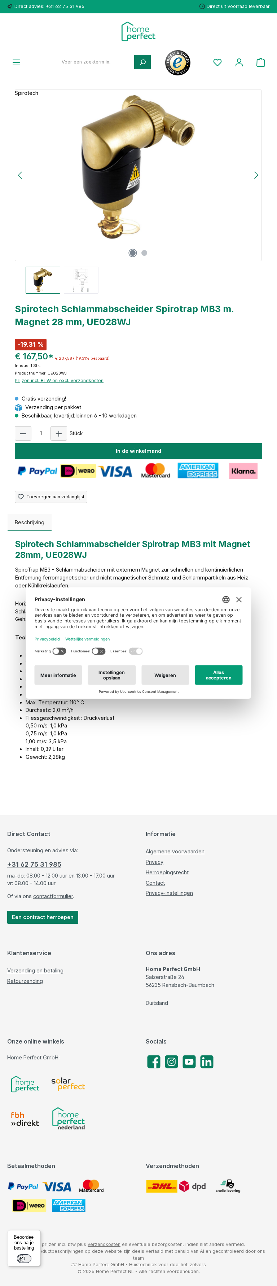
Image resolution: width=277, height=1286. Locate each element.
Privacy (154, 862)
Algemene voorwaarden (175, 851)
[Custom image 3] (25, 1119)
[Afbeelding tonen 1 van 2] (133, 253)
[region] (138, 191)
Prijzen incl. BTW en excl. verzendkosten (59, 380)
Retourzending (25, 981)
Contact (155, 883)
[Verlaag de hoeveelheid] (23, 433)
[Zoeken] (142, 62)
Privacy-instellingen (169, 893)
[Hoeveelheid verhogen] (58, 433)
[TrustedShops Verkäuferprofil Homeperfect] (177, 62)
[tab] (30, 522)
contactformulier (53, 896)
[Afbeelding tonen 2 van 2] (144, 253)
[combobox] (87, 62)
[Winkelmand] (261, 62)
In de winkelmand (138, 451)
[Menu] (16, 62)
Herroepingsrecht (167, 872)
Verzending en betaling (35, 970)
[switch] (24, 1258)
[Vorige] (20, 175)
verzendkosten (104, 1244)
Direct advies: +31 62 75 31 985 (49, 6)
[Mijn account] (239, 62)
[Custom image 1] (25, 1084)
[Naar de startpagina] (138, 31)
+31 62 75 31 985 (34, 864)
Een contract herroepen (43, 917)
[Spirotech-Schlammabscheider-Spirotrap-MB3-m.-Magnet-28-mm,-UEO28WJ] (138, 167)
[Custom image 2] (68, 1084)
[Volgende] (256, 175)
